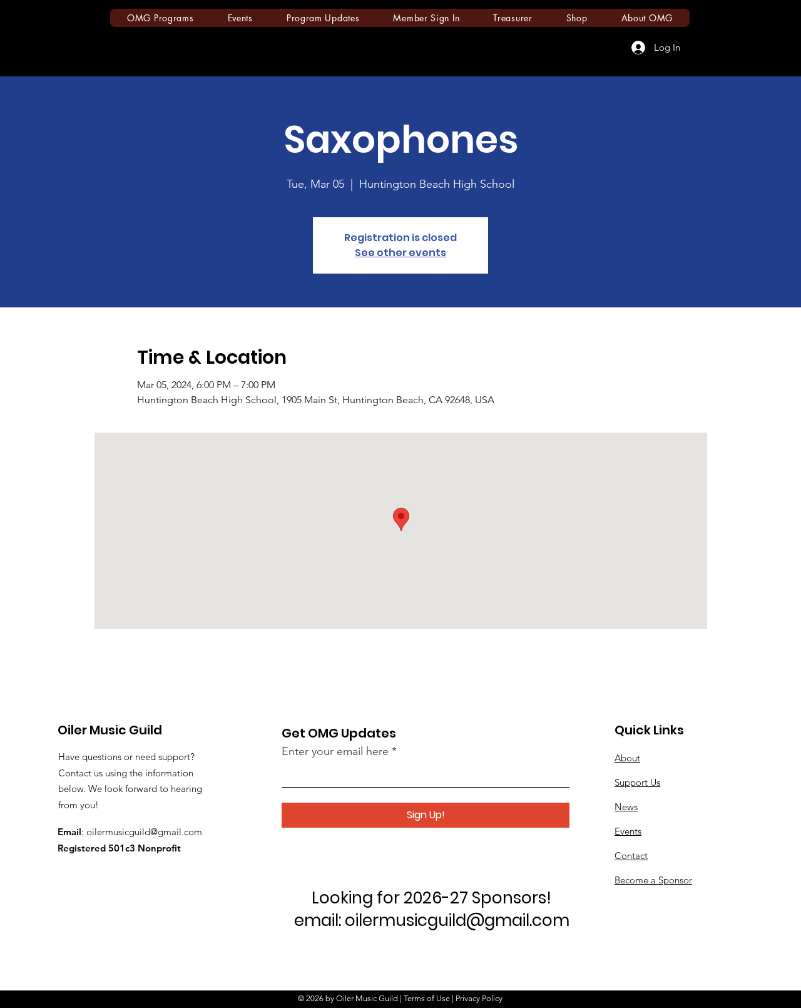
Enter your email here (335, 751)
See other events (400, 252)
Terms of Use (427, 998)
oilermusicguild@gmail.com (144, 832)
